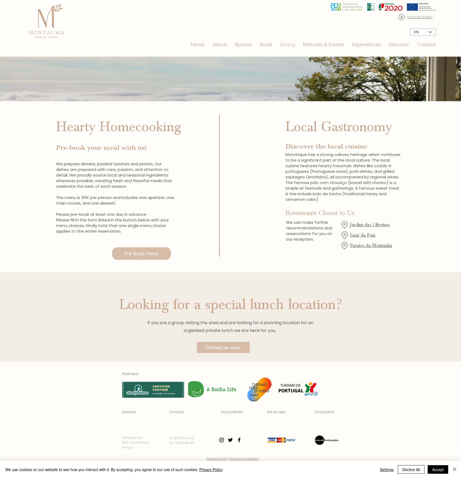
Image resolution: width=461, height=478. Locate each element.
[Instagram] (221, 440)
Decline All (411, 469)
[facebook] (239, 440)
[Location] (344, 225)
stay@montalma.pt (182, 438)
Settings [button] (387, 469)
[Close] (454, 469)
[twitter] (230, 440)
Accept (438, 469)
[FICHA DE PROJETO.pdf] (401, 17)
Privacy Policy (217, 459)
